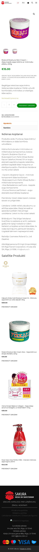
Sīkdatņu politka (19, 513)
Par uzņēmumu (28, 502)
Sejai (9, 75)
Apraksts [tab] (7, 123)
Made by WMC (25, 549)
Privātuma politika (20, 510)
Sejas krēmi (16, 75)
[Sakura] (6, 3)
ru (23, 3)
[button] (32, 3)
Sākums (4, 75)
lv (18, 3)
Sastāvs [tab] (6, 128)
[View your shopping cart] (28, 3)
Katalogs (15, 502)
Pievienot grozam (27, 105)
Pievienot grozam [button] (9, 307)
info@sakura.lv (23, 249)
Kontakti (23, 505)
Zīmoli (15, 505)
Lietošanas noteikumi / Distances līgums (19, 516)
